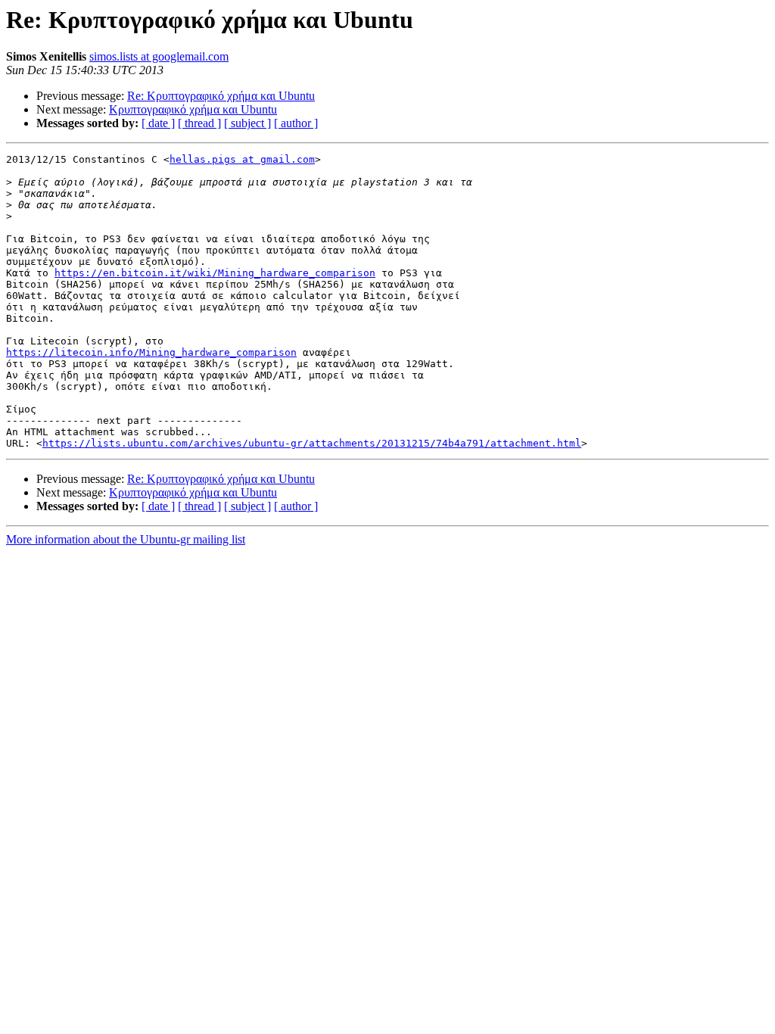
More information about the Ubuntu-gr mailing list (125, 539)
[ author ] (296, 123)
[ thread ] (199, 123)
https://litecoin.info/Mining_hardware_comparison (151, 352)
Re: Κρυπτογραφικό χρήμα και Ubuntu (221, 95)
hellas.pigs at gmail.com (242, 159)
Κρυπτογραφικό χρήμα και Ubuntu (193, 109)
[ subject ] (247, 123)
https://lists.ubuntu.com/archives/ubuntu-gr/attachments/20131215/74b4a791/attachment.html (311, 443)
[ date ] (158, 123)
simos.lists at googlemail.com (159, 56)
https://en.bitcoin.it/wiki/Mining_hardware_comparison (214, 273)
